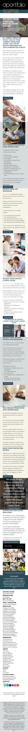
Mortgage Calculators (8, 657)
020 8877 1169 (11, 11)
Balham (18, 723)
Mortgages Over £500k (8, 608)
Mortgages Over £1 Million (9, 609)
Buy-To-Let (23, 16)
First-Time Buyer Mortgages (9, 604)
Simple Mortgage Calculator (9, 678)
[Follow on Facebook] (13, 685)
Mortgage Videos (7, 658)
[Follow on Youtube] (18, 685)
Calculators (8, 675)
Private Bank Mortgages (8, 614)
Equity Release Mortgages (9, 619)
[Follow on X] (10, 685)
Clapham (10, 724)
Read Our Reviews (14, 508)
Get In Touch (8, 98)
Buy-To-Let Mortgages (8, 601)
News (4, 671)
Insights (5, 669)
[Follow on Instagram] (15, 685)
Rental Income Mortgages (9, 634)
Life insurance (6, 194)
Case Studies (6, 673)
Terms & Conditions (15, 694)
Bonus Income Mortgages (9, 631)
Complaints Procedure (20, 692)
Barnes (22, 723)
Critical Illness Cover (8, 641)
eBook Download (7, 661)
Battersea (6, 724)
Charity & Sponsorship (8, 663)
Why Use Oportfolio (7, 654)
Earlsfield (15, 724)
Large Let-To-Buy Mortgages (10, 622)
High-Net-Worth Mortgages (9, 612)
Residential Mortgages (8, 593)
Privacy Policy (7, 694)
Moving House (7, 16)
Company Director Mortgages (10, 635)
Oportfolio (6, 715)
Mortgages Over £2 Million (9, 611)
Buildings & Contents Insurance (10, 644)
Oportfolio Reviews (7, 655)
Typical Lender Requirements (9, 692)
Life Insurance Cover (8, 639)
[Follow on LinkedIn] (7, 685)
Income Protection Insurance (9, 642)
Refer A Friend (6, 666)
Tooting (17, 726)
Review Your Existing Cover (9, 645)
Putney (10, 723)
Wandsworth (22, 726)
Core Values (6, 650)
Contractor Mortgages (8, 623)
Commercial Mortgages (8, 628)
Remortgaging (6, 597)
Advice (5, 668)
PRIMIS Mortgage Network (9, 704)
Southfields (12, 726)
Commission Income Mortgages (10, 632)
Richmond (8, 726)
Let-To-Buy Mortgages (8, 620)
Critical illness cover (8, 284)
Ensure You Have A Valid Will (10, 647)
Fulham (18, 724)
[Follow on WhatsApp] (5, 685)
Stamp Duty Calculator (8, 679)
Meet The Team (6, 652)
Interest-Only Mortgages (9, 617)
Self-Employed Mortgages (9, 629)
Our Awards (6, 664)
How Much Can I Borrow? (9, 676)
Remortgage (15, 16)
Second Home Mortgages (9, 625)
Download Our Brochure (11, 542)
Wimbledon (6, 727)
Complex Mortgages (8, 615)
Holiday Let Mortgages (8, 626)
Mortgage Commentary (8, 660)
